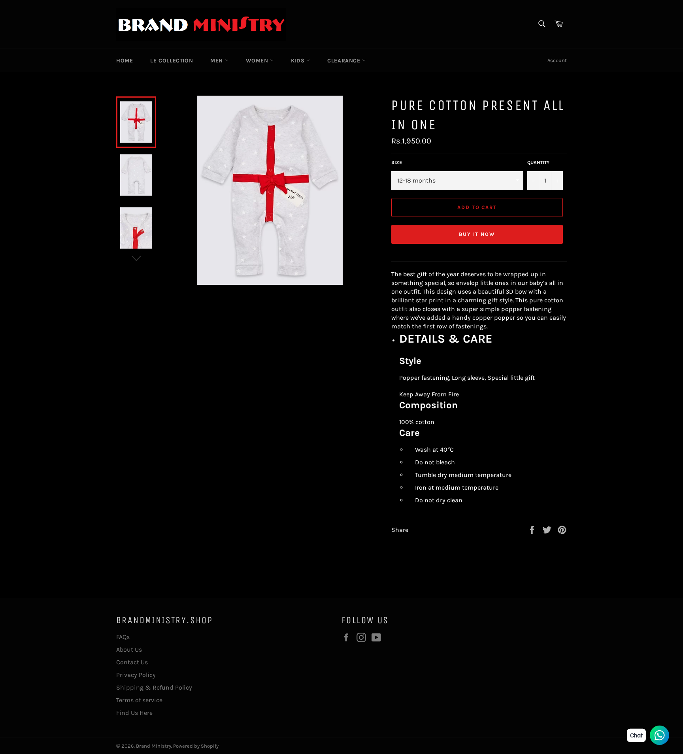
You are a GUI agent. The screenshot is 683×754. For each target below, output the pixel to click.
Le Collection (171, 60)
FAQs (123, 637)
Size (396, 162)
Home (124, 60)
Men (217, 60)
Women (258, 60)
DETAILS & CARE (445, 339)
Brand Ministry (153, 746)
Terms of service (139, 700)
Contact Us (132, 662)
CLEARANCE (344, 60)
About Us (129, 649)
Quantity (538, 162)
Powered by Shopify (196, 746)
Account (557, 60)
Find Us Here (134, 712)
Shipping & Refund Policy (154, 687)
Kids (298, 60)
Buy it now (477, 234)
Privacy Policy (136, 675)
